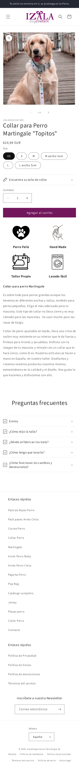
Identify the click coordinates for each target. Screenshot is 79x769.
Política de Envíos (19, 665)
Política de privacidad (59, 754)
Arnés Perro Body (19, 556)
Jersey (12, 602)
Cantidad (8, 190)
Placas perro (16, 611)
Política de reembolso (31, 754)
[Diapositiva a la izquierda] (30, 112)
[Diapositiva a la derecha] (48, 112)
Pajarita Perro (17, 574)
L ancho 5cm (28, 165)
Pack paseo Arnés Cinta (23, 519)
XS (9, 156)
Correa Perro (16, 528)
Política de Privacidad (22, 655)
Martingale (15, 547)
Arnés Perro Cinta (19, 565)
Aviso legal (65, 760)
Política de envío (47, 760)
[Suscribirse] (59, 709)
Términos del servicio (22, 683)
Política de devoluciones (24, 674)
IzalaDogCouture (36, 749)
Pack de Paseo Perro (21, 510)
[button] (8, 16)
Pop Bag (13, 584)
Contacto (14, 630)
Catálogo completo (20, 593)
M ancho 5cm (54, 156)
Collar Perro (16, 538)
